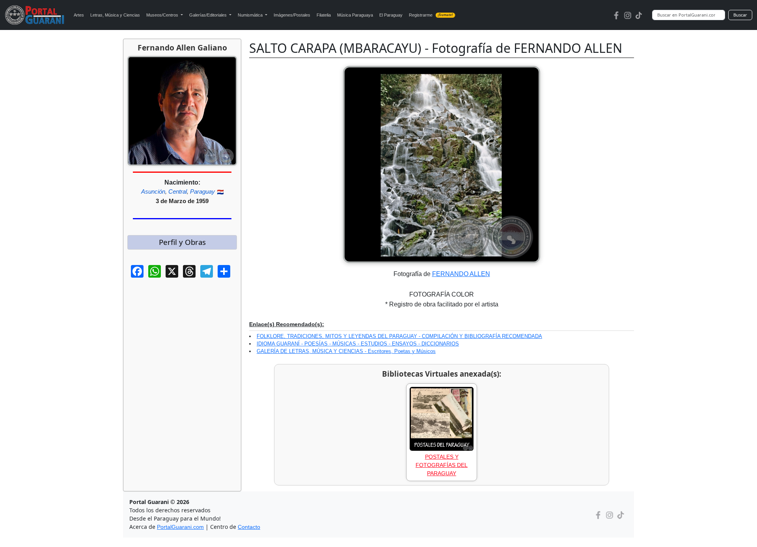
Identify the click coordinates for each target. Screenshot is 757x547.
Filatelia (324, 15)
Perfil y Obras (182, 242)
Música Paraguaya (355, 15)
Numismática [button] (251, 15)
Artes (79, 15)
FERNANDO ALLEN (461, 274)
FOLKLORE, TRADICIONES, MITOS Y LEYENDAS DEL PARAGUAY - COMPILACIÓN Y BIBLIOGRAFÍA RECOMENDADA (399, 336)
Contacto (249, 527)
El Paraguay (391, 15)
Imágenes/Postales (292, 15)
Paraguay (202, 191)
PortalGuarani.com (180, 527)
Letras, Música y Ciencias (115, 15)
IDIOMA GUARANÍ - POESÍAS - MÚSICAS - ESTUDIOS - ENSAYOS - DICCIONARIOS (358, 344)
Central (177, 191)
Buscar (740, 15)
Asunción (153, 191)
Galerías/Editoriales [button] (208, 15)
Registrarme (431, 15)
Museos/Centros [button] (162, 15)
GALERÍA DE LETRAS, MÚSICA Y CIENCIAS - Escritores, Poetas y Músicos (346, 351)
